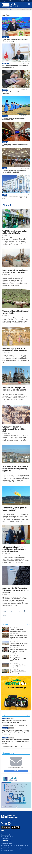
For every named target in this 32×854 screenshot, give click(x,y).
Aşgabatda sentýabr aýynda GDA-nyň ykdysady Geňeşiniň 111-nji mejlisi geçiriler (15, 145)
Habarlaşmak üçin (5, 838)
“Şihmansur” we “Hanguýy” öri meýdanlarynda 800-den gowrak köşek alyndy (14, 429)
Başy (4, 611)
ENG (20, 0)
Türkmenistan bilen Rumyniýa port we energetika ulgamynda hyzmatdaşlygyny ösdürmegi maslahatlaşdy (14, 549)
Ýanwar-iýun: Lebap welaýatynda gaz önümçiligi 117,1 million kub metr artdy (14, 389)
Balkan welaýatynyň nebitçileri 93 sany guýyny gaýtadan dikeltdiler (18, 666)
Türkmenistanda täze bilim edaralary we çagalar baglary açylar (14, 197)
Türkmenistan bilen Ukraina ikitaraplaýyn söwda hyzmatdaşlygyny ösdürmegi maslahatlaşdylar (18, 651)
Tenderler (5, 715)
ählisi (28, 624)
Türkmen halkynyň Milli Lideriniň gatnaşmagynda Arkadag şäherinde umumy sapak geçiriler (15, 40)
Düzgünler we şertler (6, 834)
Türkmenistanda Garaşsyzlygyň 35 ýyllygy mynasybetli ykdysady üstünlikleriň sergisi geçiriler (14, 171)
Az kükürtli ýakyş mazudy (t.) (14, 9)
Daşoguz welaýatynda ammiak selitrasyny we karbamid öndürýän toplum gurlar (15, 271)
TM (24, 0)
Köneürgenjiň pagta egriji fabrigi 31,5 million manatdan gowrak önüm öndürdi (14, 349)
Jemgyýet (5, 168)
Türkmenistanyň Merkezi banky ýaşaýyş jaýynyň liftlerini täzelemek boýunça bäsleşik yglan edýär (14, 721)
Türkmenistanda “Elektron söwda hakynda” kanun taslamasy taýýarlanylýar (15, 92)
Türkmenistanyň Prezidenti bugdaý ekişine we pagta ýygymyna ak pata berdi (13, 118)
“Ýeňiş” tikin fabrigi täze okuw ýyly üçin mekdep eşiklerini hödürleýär (14, 232)
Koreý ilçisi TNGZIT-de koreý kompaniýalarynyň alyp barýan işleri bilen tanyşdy (18, 659)
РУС (28, 0)
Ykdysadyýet (5, 89)
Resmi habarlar (6, 37)
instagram (5, 823)
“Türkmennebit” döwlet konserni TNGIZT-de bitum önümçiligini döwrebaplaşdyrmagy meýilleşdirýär (15, 468)
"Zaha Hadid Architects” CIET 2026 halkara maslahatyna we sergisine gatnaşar (18, 644)
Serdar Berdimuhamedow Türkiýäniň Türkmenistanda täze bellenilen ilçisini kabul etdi (15, 66)
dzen (9, 823)
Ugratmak (16, 771)
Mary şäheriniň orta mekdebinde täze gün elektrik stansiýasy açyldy (18, 672)
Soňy (4, 615)
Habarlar (5, 625)
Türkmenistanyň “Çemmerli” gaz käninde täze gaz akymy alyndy (14, 509)
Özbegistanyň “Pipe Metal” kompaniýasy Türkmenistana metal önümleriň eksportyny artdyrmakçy (15, 590)
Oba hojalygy (5, 116)
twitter (2, 823)
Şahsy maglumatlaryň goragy (7, 836)
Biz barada (3, 833)
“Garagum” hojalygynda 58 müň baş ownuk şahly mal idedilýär (15, 312)
